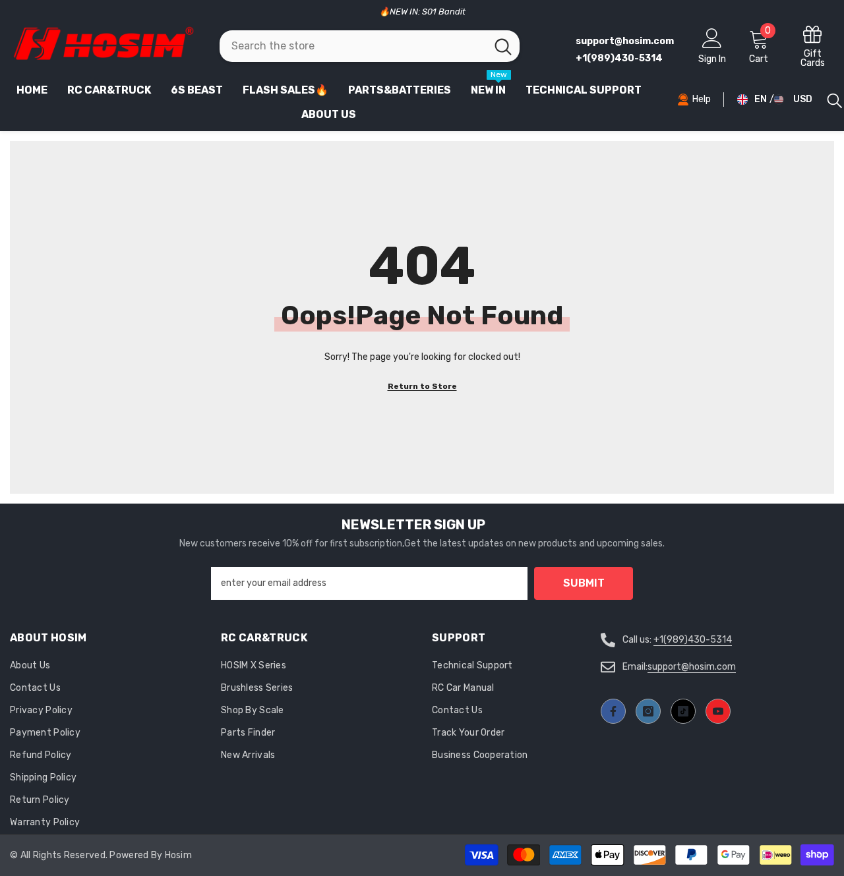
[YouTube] (718, 711)
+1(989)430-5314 (692, 639)
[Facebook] (613, 711)
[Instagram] (648, 711)
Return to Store (422, 386)
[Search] (370, 46)
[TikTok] (683, 711)
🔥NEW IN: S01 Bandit (422, 11)
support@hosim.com (692, 666)
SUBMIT (584, 583)
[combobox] (353, 46)
